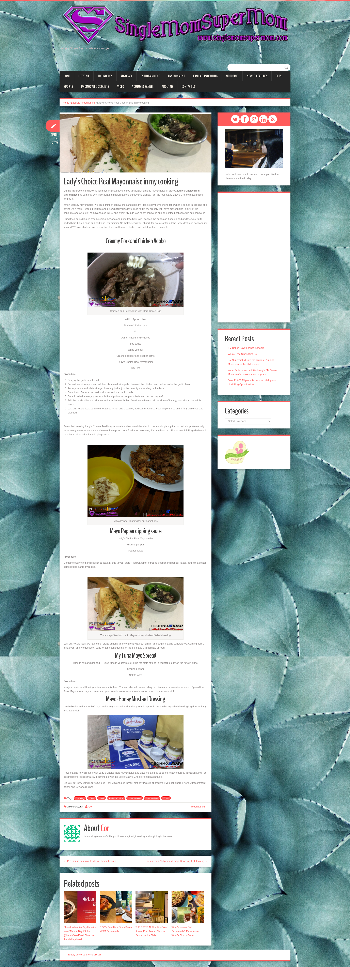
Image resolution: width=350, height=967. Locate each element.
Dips (92, 798)
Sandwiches (152, 798)
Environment (176, 76)
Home (67, 76)
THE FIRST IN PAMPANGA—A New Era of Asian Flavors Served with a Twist (151, 931)
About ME (167, 86)
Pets (278, 76)
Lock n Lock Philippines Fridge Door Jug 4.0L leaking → (176, 861)
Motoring (232, 76)
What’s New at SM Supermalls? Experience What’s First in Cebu (185, 931)
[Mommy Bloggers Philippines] (237, 452)
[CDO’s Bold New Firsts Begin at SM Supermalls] (116, 907)
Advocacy (126, 76)
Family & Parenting (205, 76)
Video (120, 86)
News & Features (257, 76)
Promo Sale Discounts (95, 86)
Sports (68, 86)
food (101, 798)
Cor (91, 806)
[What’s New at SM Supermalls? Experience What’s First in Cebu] (188, 907)
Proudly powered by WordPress (84, 954)
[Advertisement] (254, 257)
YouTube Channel (143, 86)
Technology (105, 76)
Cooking (80, 798)
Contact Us (188, 86)
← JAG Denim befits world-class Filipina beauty (90, 861)
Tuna (166, 798)
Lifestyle (83, 76)
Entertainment (150, 76)
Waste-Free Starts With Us (242, 354)
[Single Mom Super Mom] (175, 25)
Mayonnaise (135, 798)
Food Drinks (88, 102)
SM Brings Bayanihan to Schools (246, 348)
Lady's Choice (116, 798)
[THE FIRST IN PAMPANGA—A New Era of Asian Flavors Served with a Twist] (152, 907)
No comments (75, 806)
